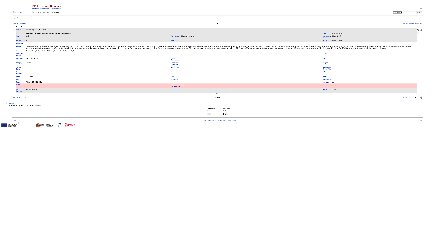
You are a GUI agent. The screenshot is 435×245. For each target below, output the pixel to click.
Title (17, 33)
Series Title (175, 67)
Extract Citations (231, 120)
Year (17, 36)
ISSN (18, 76)
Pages (325, 41)
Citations (411, 23)
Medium (325, 76)
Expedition (174, 79)
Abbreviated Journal (327, 37)
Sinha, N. (37, 30)
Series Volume (19, 72)
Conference (327, 79)
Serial (325, 89)
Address (19, 51)
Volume (19, 41)
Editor (325, 58)
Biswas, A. (29, 30)
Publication (175, 36)
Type (324, 33)
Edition (325, 72)
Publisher (19, 58)
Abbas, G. (44, 30)
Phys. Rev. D (336, 36)
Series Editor (18, 68)
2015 (27, 36)
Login (420, 8)
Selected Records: (35, 106)
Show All (38, 8)
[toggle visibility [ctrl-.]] (11, 103)
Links (419, 27)
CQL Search (202, 120)
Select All (15, 23)
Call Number (19, 90)
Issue (172, 41)
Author (18, 30)
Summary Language (174, 63)
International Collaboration (175, 85)
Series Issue (175, 72)
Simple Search (46, 8)
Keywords (19, 43)
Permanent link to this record (218, 93)
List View (405, 23)
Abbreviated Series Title (327, 68)
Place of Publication (175, 59)
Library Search (212, 120)
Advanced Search (56, 8)
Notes (18, 82)
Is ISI (18, 85)
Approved (326, 82)
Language (19, 63)
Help (421, 120)
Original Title (325, 63)
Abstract (19, 46)
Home (33, 8)
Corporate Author (19, 54)
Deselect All (22, 23)
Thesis (325, 54)
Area (17, 79)
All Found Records (17, 106)
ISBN (172, 76)
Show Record (221, 120)
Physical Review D (187, 36)
